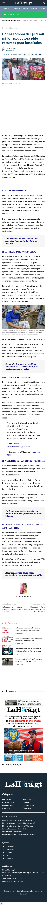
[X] (3, 855)
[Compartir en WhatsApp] (24, 54)
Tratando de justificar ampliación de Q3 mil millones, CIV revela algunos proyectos (21, 366)
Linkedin (10, 852)
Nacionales (14, 28)
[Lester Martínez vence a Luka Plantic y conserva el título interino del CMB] (7, 645)
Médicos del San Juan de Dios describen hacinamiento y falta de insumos (21, 241)
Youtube (10, 858)
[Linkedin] (3, 852)
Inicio (4, 28)
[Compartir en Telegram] (40, 54)
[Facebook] (3, 846)
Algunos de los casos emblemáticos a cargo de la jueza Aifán (23, 574)
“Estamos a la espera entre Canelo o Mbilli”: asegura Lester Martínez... (28, 629)
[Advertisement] (23, 110)
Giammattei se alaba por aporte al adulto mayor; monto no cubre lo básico (23, 513)
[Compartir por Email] (36, 54)
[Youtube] (3, 858)
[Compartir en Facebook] (28, 54)
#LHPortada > (9, 691)
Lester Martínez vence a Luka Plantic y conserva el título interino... (29, 639)
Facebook (10, 847)
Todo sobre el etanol (30, 21)
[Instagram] (3, 849)
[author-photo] (23, 594)
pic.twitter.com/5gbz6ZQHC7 (19, 446)
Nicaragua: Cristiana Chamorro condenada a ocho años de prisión (34, 609)
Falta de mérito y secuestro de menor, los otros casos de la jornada (12, 609)
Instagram (10, 850)
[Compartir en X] (32, 54)
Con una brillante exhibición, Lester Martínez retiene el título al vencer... (28, 650)
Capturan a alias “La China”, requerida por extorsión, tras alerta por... (28, 660)
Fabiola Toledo (11, 49)
